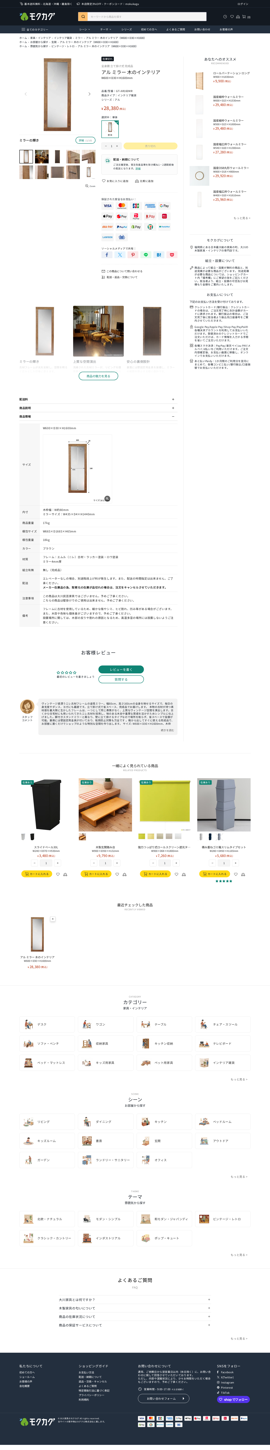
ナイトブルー (210, 837)
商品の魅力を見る (98, 376)
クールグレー (219, 837)
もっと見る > (242, 218)
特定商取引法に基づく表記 (94, 1390)
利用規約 (84, 1399)
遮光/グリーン (141, 837)
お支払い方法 (86, 1372)
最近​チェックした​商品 (135, 904)
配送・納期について (90, 1377)
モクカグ (37, 17)
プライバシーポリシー (91, 1395)
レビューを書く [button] (121, 669)
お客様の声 (25, 1381)
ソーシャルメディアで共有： (118, 248)
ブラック (32, 837)
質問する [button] (121, 679)
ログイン (243, 4)
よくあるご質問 (88, 1386)
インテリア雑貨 (63, 37)
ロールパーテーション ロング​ (231, 74)
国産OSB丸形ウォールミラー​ (231, 169)
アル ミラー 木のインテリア (37, 958)
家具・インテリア (40, 37)
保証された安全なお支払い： (118, 199)
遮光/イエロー (151, 837)
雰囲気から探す (39, 46)
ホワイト (23, 837)
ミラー (79, 37)
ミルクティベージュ (201, 837)
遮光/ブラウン (169, 837)
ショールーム (27, 1377)
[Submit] (83, 16)
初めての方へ (27, 1372)
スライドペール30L (46, 848)
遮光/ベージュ (160, 837)
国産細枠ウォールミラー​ (228, 98)
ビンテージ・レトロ (63, 46)
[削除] (52, 919)
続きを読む (167, 730)
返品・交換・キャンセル (93, 1381)
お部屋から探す (39, 42)
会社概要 (24, 1386)
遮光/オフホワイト (178, 837)
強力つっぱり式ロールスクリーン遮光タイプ (164, 848)
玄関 (54, 42)
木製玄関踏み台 (105, 848)
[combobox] (142, 16)
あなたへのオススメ (220, 59)
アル (117, 99)
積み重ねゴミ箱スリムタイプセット (224, 848)
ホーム (23, 37)
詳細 (138, 168)
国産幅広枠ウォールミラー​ (229, 145)
